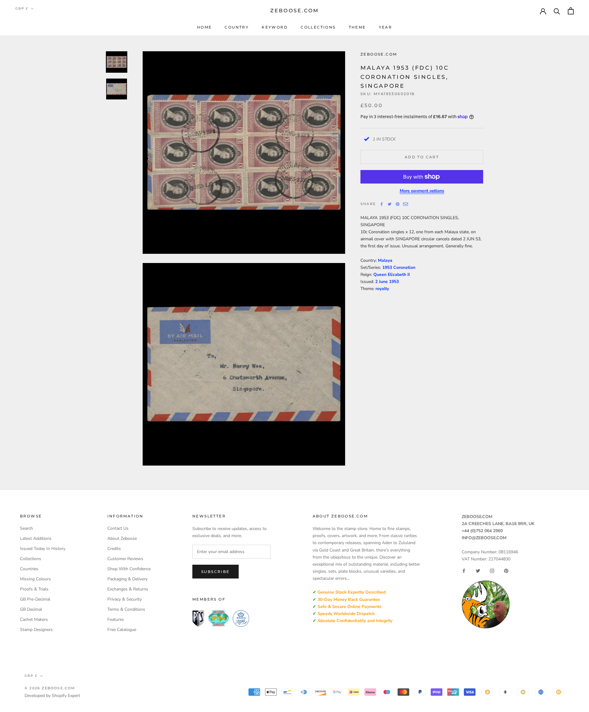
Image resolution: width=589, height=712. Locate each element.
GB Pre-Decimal (35, 599)
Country (237, 27)
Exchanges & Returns (127, 589)
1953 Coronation (398, 267)
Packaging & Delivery (127, 579)
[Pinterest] (397, 204)
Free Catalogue (121, 630)
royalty (382, 289)
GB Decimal (31, 609)
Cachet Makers (34, 619)
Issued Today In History (42, 548)
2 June (382, 281)
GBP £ (21, 8)
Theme (357, 27)
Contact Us (118, 528)
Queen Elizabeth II (391, 274)
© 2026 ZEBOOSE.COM (50, 688)
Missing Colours (35, 579)
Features (115, 619)
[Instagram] (492, 571)
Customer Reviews (125, 559)
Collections (318, 27)
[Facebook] (381, 204)
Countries (29, 569)
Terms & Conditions (126, 609)
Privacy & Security (124, 599)
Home (204, 27)
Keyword (275, 27)
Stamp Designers (36, 630)
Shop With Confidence (129, 569)
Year (385, 27)
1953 (394, 281)
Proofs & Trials (34, 589)
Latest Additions (36, 538)
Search (26, 528)
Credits (114, 548)
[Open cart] (571, 10)
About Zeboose (122, 538)
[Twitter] (389, 204)
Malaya (385, 260)
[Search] (557, 11)
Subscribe (215, 571)
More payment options (422, 191)
